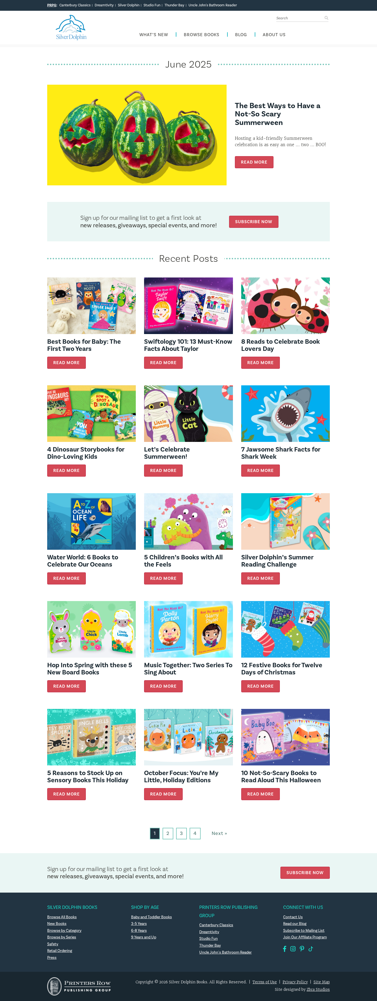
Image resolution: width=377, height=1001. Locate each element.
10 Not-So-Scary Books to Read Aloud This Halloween (281, 776)
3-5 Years (139, 923)
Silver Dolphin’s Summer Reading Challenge (277, 561)
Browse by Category (64, 930)
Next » (219, 833)
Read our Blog (294, 923)
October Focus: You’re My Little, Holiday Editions (181, 776)
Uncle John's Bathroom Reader (213, 5)
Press (52, 957)
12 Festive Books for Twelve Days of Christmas (281, 669)
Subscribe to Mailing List (304, 930)
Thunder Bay (174, 5)
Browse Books (201, 35)
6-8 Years (139, 930)
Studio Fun (152, 5)
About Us (274, 35)
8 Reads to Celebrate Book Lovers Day (280, 345)
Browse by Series (61, 937)
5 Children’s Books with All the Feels (183, 561)
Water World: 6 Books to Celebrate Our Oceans (82, 561)
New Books (57, 923)
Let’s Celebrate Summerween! (167, 453)
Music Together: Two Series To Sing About (188, 669)
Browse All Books (62, 917)
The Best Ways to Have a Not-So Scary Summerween (277, 114)
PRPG (51, 5)
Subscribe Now (253, 221)
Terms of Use (265, 982)
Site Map (322, 982)
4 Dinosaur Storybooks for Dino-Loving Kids (85, 453)
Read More (254, 162)
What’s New (153, 35)
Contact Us (293, 917)
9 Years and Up (143, 937)
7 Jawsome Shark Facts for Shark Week (280, 453)
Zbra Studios (318, 989)
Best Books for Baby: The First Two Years (84, 345)
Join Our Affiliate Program (305, 937)
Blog (241, 35)
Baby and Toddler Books (151, 917)
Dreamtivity (104, 5)
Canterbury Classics (75, 5)
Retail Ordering (59, 950)
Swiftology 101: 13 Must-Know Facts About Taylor (188, 345)
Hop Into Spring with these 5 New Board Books (89, 669)
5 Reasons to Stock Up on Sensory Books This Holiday (88, 776)
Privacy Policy (295, 982)
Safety (52, 944)
